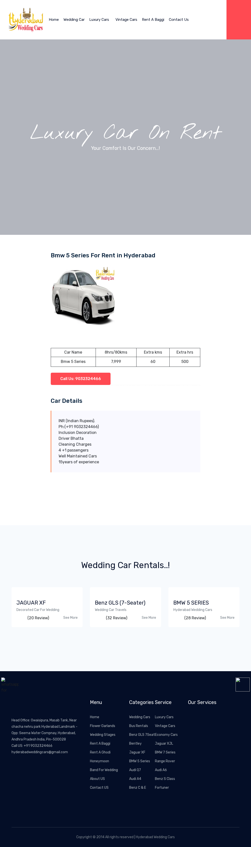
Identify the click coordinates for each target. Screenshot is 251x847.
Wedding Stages (102, 735)
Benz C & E (137, 788)
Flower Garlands (102, 726)
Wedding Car (74, 19)
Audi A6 (161, 770)
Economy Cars (166, 735)
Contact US (99, 788)
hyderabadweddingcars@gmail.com (40, 752)
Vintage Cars (126, 19)
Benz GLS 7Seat (142, 735)
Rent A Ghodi (100, 752)
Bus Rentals (138, 726)
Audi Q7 (135, 770)
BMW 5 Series (139, 761)
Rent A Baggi (153, 19)
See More (70, 618)
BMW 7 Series (165, 752)
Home (94, 717)
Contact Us (179, 19)
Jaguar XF (137, 752)
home (54, 19)
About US (97, 779)
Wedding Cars (139, 717)
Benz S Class (165, 779)
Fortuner (162, 788)
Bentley (135, 743)
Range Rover (165, 761)
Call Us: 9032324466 (80, 378)
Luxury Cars (99, 19)
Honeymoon (99, 761)
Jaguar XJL (164, 743)
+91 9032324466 (38, 746)
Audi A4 (135, 779)
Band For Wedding (104, 770)
